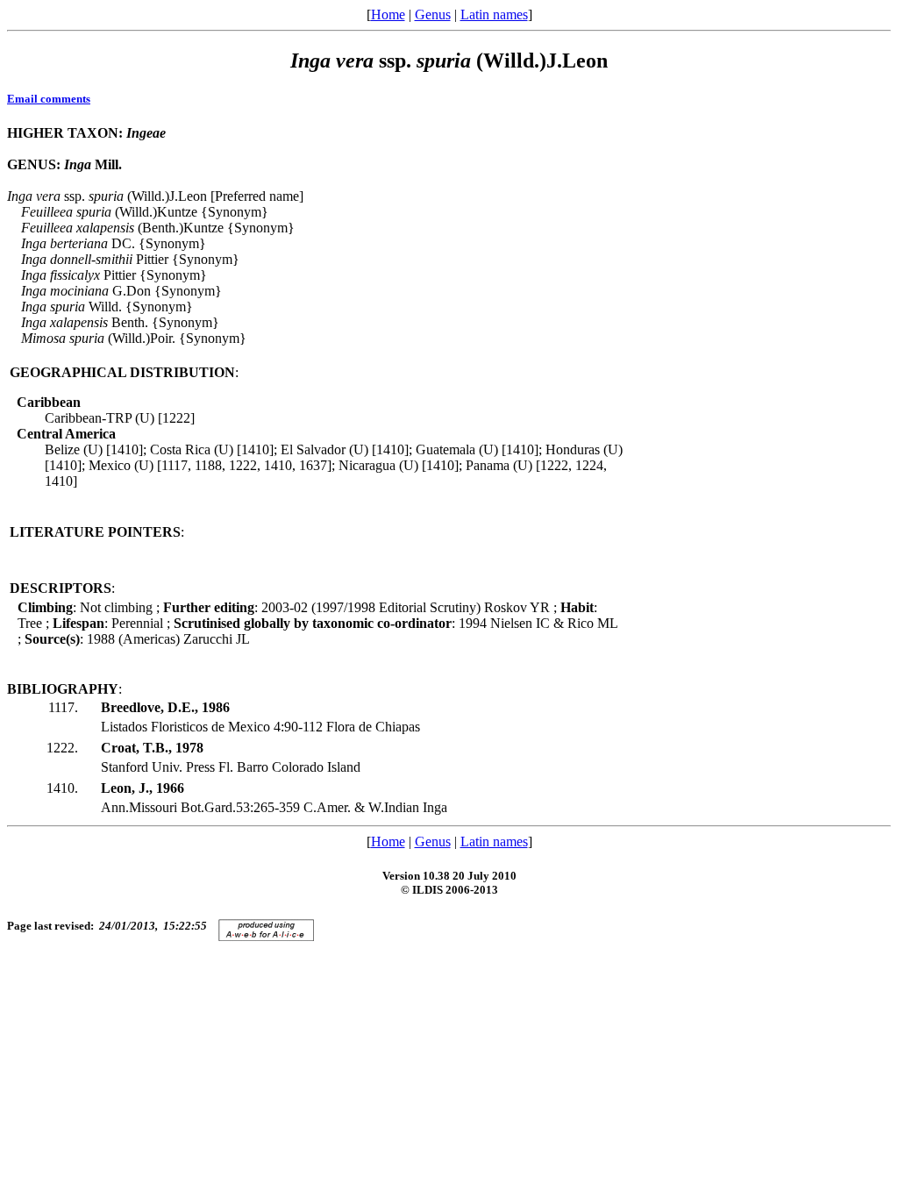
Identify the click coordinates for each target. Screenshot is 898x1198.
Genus (433, 14)
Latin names (494, 14)
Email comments (48, 98)
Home (388, 14)
